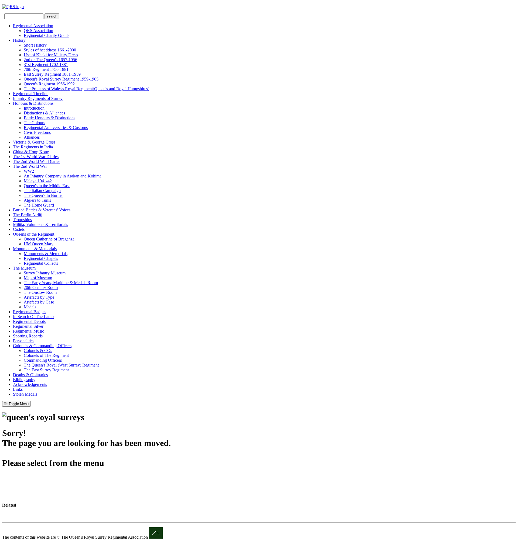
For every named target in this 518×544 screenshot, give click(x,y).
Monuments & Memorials (35, 248)
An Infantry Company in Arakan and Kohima (62, 176)
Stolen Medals (25, 394)
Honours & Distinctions (33, 103)
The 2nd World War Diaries (36, 161)
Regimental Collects (41, 263)
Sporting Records (28, 336)
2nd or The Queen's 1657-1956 (50, 59)
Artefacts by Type (39, 297)
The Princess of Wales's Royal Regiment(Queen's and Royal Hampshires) (86, 88)
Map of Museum (38, 278)
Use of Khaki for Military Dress (51, 55)
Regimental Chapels (41, 258)
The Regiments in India (33, 147)
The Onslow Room (40, 292)
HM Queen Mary (38, 244)
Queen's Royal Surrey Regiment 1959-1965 (61, 79)
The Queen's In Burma (43, 195)
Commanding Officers (43, 360)
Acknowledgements (30, 384)
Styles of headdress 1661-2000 (50, 50)
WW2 (29, 171)
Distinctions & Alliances (44, 113)
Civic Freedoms (37, 132)
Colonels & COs (38, 350)
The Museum (24, 268)
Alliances (32, 137)
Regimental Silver (28, 326)
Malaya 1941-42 (38, 181)
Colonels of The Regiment (46, 355)
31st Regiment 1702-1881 (46, 64)
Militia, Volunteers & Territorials (40, 224)
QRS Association (38, 30)
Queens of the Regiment (33, 234)
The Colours (34, 122)
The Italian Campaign (42, 190)
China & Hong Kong (31, 151)
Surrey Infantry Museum (45, 273)
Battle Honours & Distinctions (49, 118)
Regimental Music (28, 331)
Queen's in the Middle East (47, 185)
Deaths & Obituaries (30, 374)
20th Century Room (41, 287)
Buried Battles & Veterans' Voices (41, 210)
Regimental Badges (29, 311)
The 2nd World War (30, 166)
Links (18, 389)
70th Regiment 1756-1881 (46, 69)
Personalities (23, 341)
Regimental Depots (29, 321)
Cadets (19, 229)
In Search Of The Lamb (33, 316)
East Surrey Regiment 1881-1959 (52, 74)
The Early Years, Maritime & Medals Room (61, 282)
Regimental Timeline (30, 93)
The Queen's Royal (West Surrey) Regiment (61, 365)
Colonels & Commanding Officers (42, 345)
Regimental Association (33, 25)
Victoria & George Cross (34, 142)
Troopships (22, 219)
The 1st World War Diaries (36, 156)
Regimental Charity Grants (46, 35)
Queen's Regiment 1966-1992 (49, 84)
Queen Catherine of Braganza (49, 239)
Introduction (34, 108)
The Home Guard (39, 205)
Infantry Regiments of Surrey (38, 98)
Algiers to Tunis (37, 200)
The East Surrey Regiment (46, 370)
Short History (35, 45)
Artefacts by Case (39, 302)
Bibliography (24, 379)
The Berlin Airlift (27, 214)
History (19, 40)
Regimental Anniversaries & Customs (56, 127)
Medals (30, 307)
